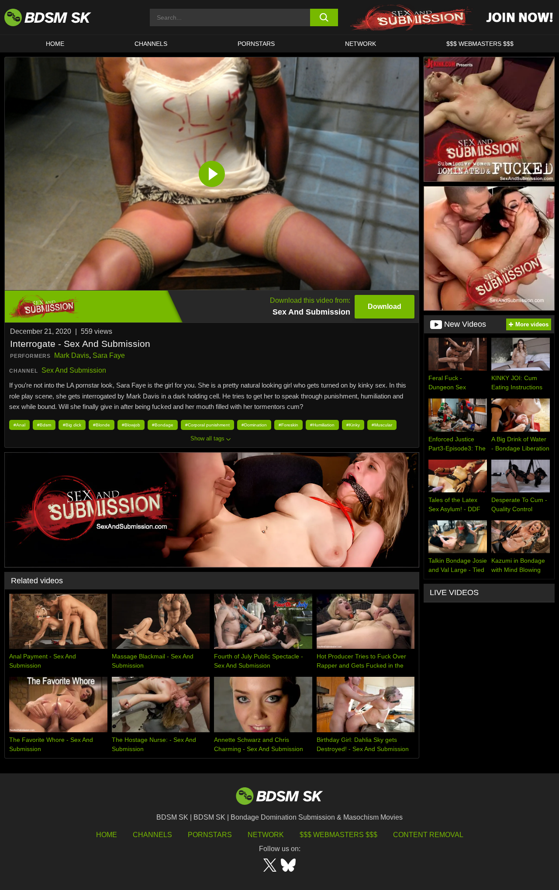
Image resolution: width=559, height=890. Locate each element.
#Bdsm (44, 424)
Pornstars (210, 834)
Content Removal (428, 834)
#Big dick (72, 424)
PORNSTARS (256, 43)
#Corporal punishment (207, 424)
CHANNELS (151, 43)
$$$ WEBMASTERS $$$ (480, 43)
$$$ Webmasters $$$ (338, 834)
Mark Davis (71, 355)
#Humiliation (322, 424)
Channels (152, 834)
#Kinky (353, 424)
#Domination (254, 424)
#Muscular (382, 424)
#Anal (19, 424)
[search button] (324, 17)
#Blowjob (131, 424)
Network (360, 43)
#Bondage (162, 424)
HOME (55, 43)
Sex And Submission (73, 370)
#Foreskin (288, 424)
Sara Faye (109, 355)
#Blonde (101, 424)
